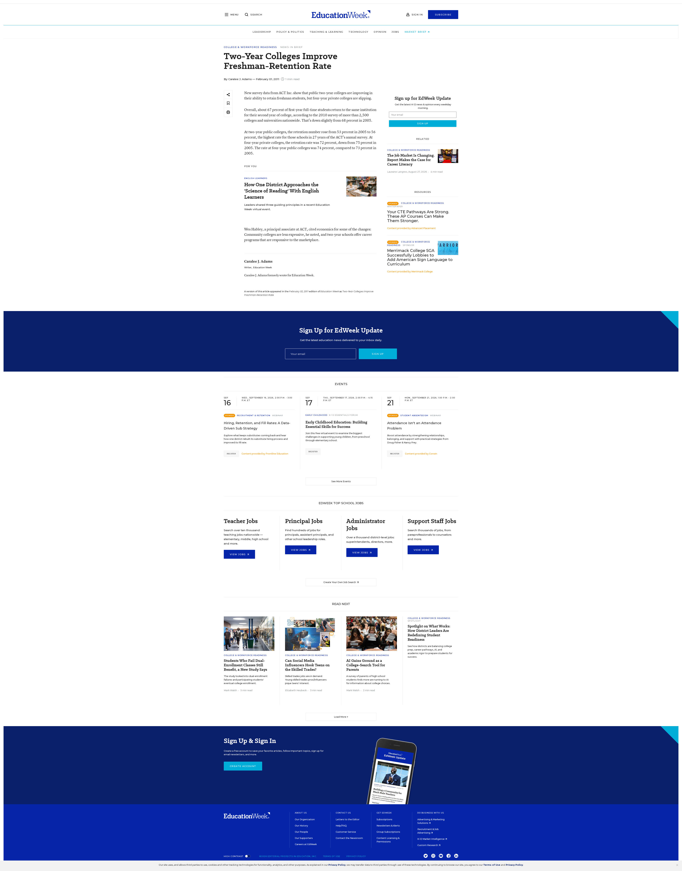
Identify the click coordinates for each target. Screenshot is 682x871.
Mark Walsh (230, 690)
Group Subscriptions (388, 832)
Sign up (378, 353)
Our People (301, 832)
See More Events (341, 481)
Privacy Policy (356, 856)
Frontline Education (277, 453)
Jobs (395, 31)
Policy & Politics (290, 31)
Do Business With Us (430, 813)
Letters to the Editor (347, 819)
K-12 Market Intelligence (431, 839)
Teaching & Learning (326, 31)
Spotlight (414, 621)
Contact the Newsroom (349, 838)
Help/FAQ (341, 825)
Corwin (433, 453)
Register (231, 454)
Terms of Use (331, 856)
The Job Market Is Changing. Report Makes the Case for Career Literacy (411, 160)
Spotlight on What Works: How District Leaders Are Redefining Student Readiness (429, 633)
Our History (301, 825)
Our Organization (305, 819)
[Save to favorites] (228, 103)
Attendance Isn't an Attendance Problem (414, 425)
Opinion (380, 31)
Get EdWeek (384, 813)
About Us (301, 813)
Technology (358, 31)
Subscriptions (384, 819)
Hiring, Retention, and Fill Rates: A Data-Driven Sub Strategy (257, 425)
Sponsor (408, 245)
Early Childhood (316, 415)
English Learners (255, 178)
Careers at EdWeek (306, 844)
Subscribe (443, 14)
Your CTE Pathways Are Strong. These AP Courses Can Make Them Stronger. (418, 216)
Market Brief (416, 31)
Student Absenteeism (414, 415)
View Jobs (238, 554)
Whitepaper (395, 206)
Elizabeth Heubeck (296, 690)
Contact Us (343, 813)
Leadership (262, 31)
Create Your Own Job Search (339, 582)
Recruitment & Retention (253, 415)
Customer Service (346, 832)
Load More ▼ (341, 716)
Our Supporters (304, 838)
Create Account (243, 766)
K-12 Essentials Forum (343, 415)
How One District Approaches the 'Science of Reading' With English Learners (281, 190)
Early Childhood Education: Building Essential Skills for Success (336, 424)
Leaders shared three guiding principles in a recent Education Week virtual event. (287, 207)
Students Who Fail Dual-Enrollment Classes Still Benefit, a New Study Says (245, 665)
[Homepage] (341, 14)
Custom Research (428, 845)
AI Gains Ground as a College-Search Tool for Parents (365, 665)
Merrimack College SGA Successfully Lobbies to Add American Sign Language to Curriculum (420, 257)
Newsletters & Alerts (388, 825)
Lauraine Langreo (397, 171)
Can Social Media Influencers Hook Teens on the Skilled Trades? (307, 665)
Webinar (277, 415)
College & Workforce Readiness (250, 47)
